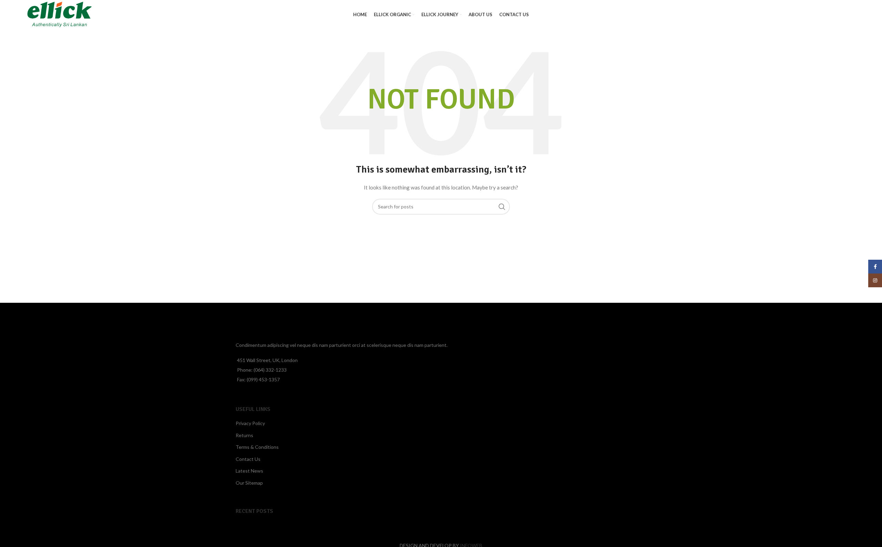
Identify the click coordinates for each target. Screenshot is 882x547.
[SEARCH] (502, 207)
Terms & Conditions (257, 447)
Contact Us (248, 459)
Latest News (249, 471)
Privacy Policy (250, 423)
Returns (244, 435)
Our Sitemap (249, 483)
